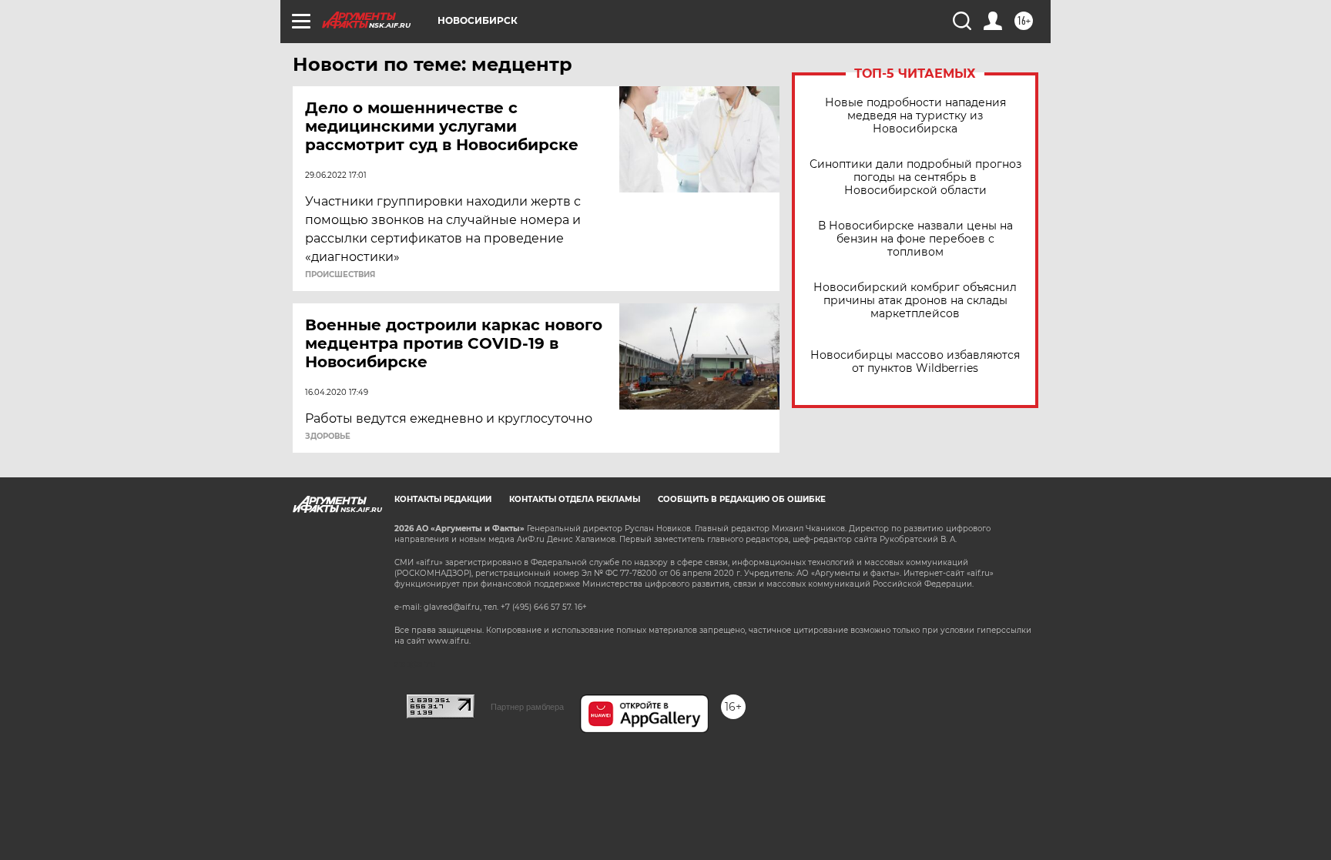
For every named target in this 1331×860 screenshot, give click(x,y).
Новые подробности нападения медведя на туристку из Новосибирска (915, 116)
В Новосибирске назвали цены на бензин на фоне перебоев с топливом (915, 239)
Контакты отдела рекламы (574, 499)
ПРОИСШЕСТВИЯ (340, 275)
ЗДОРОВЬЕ (327, 436)
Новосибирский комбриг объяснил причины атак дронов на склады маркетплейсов (915, 300)
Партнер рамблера (527, 706)
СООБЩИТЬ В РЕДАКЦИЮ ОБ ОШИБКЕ (742, 499)
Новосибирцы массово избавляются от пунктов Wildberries (915, 362)
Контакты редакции (442, 499)
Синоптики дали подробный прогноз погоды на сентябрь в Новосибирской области (915, 177)
